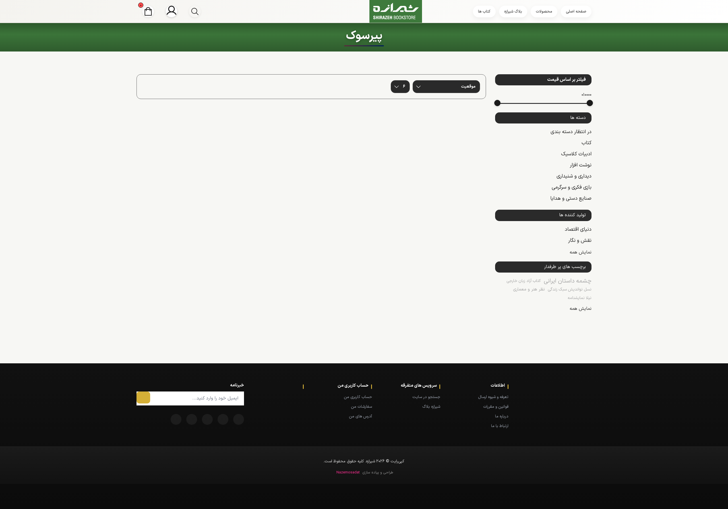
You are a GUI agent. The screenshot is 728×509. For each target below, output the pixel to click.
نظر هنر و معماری (529, 289)
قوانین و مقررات (495, 407)
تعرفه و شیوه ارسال (493, 397)
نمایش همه (581, 252)
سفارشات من (361, 407)
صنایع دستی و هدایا (571, 198)
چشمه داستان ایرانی (568, 281)
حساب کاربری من (358, 397)
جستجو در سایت (426, 397)
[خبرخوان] (207, 419)
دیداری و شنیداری (574, 176)
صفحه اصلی (576, 12)
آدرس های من (360, 416)
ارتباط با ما (499, 426)
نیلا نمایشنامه (580, 298)
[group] (195, 11)
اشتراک (143, 397)
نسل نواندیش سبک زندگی (570, 289)
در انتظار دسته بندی (571, 132)
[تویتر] (223, 419)
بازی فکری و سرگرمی (572, 187)
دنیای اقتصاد (578, 229)
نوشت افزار (581, 165)
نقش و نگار (580, 240)
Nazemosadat (348, 472)
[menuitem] (482, 396)
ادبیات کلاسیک (576, 154)
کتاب (587, 143)
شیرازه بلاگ (431, 407)
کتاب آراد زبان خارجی (523, 281)
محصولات (544, 12)
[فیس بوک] (238, 419)
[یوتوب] (191, 419)
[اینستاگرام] (176, 419)
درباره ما (501, 416)
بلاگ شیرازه (513, 12)
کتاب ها (484, 12)
